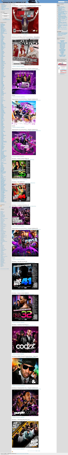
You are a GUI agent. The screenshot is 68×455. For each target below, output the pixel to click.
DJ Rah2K (2, 118)
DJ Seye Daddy (3, 131)
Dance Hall (62, 45)
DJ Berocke (2, 42)
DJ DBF (2, 57)
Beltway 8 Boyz (3, 25)
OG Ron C (2, 175)
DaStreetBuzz (2, 237)
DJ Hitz (2, 80)
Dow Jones (2, 152)
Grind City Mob (3, 157)
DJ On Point (2, 111)
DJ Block (2, 46)
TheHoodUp (2, 222)
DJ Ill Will (2, 83)
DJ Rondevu (2, 124)
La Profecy (2, 167)
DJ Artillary (2, 39)
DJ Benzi (2, 41)
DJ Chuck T (2, 53)
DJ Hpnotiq (2, 81)
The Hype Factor (3, 220)
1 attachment (25, 34)
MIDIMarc (2, 170)
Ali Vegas (2, 23)
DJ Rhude (2, 123)
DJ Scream (2, 128)
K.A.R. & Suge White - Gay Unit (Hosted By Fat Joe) (62, 12)
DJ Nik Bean (2, 108)
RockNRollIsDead (3, 216)
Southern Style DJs (3, 184)
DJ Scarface (2, 126)
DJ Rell (2, 122)
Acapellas (62, 40)
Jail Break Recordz (3, 163)
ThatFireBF (2, 238)
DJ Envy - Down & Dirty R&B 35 (20, 158)
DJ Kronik (2, 94)
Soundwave (2, 183)
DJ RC (1, 119)
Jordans (2, 244)
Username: (6, 13)
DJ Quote (2, 116)
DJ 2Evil (2, 35)
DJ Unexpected (3, 144)
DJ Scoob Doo (3, 127)
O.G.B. (1, 174)
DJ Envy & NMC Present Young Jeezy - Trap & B (25, 356)
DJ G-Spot (2, 75)
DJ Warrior (2, 145)
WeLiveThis (2, 246)
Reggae (62, 51)
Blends (62, 41)
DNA (1, 150)
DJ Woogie (2, 148)
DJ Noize (2, 109)
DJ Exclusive (3, 67)
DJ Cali (2, 50)
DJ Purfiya (2, 115)
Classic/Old (62, 44)
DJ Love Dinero (3, 100)
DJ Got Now (2, 74)
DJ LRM (2, 101)
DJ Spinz (2, 136)
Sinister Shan (3, 182)
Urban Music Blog (3, 233)
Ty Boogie (2, 199)
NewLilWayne (2, 261)
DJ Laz (2, 98)
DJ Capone (2, 51)
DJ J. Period (2, 85)
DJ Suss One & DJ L (4, 141)
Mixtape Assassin (3, 171)
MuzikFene (2, 263)
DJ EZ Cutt (2, 68)
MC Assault (2, 169)
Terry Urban (2, 191)
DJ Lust (2, 102)
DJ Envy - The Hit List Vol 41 (19, 261)
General (26, 262)
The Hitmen (2, 196)
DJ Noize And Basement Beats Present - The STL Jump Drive (62, 33)
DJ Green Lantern (3, 76)
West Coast (62, 56)
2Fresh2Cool (2, 247)
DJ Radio (2, 117)
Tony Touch (2, 198)
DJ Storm (2, 139)
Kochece (2, 166)
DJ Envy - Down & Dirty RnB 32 (20, 293)
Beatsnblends (3, 24)
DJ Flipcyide (2, 73)
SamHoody (2, 254)
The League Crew (3, 197)
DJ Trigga (2, 143)
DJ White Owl (3, 146)
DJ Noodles (2, 110)
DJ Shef (2, 132)
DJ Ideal (2, 82)
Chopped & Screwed (62, 42)
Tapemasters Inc (3, 189)
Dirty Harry (2, 32)
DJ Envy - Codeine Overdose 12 (20, 205)
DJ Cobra (2, 55)
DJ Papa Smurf (3, 112)
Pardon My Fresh (3, 226)
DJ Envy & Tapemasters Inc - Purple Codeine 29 (25, 387)
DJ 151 (2, 34)
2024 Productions (3, 257)
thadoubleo (2, 264)
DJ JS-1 (2, 88)
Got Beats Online (3, 215)
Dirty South (26, 6)
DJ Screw (2, 129)
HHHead (2, 243)
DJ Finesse (2, 72)
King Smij (2, 165)
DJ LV (1, 103)
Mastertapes (2, 168)
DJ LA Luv (2, 97)
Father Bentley (3, 155)
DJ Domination (3, 62)
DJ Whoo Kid (2, 147)
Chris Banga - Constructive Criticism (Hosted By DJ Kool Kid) (62, 23)
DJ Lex (2, 99)
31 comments (18, 385)
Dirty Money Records (4, 33)
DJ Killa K (2, 92)
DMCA (27, 453)
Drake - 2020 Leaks (61, 6)
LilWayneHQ (2, 259)
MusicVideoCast (3, 223)
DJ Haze (2, 79)
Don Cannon (2, 151)
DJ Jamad (2, 86)
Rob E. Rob (2, 178)
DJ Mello (2, 105)
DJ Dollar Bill (2, 61)
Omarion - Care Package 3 (62, 34)
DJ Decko (2, 59)
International (62, 50)
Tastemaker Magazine (3, 224)
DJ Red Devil (2, 120)
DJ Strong (2, 140)
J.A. (1, 161)
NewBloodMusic (3, 250)
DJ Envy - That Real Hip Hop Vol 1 (21, 419)
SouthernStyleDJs (3, 240)
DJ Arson (2, 38)
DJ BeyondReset (3, 43)
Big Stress (2, 27)
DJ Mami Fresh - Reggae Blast (62, 24)
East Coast (62, 47)
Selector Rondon (3, 180)
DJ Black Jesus (3, 45)
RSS (25, 453)
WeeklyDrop (2, 258)
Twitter (21, 453)
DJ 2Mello (2, 36)
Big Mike (2, 26)
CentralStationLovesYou (4, 235)
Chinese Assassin (3, 29)
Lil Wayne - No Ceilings (61, 18)
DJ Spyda (2, 137)
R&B (26, 159)
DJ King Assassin (3, 93)
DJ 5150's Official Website (4, 256)
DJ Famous (2, 70)
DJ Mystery (2, 106)
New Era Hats (2, 239)
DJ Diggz (2, 60)
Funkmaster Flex (3, 156)
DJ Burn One (2, 48)
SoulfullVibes (2, 252)
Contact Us (3, 9)
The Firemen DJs (3, 195)
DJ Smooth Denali (3, 135)
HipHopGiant (2, 230)
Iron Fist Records (3, 160)
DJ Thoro (2, 142)
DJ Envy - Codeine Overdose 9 (20, 324)
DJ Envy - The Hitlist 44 (18, 181)
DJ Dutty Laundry (3, 63)
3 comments (18, 66)
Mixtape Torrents (4, 5)
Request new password (6, 19)
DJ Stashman (3, 138)
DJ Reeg (2, 121)
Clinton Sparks (3, 30)
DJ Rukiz (2, 125)
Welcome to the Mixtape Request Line (61, 8)
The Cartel (2, 193)
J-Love (2, 164)
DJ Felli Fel (2, 71)
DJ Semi (2, 130)
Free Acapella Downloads (4, 241)
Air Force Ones (2, 232)
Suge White (2, 186)
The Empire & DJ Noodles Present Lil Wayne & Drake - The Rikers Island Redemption (62, 16)
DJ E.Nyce (2, 64)
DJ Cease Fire (3, 52)
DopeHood (2, 242)
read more (14, 34)
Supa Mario (2, 187)
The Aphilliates (3, 192)
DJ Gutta (2, 78)
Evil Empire (2, 153)
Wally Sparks (3, 200)
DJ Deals (2, 58)
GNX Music (2, 213)
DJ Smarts (2, 134)
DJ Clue (2, 54)
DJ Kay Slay (2, 89)
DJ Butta (2, 49)
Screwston (2, 179)
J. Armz (2, 162)
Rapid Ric (2, 177)
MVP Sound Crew (3, 172)
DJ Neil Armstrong (3, 107)
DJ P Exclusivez (3, 113)
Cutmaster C (2, 31)
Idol (1, 159)
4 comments (18, 202)
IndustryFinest (2, 236)
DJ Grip (2, 77)
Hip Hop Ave (2, 212)
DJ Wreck (2, 149)
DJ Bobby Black (3, 47)
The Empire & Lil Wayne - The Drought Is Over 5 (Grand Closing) (62, 14)
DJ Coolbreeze (3, 56)
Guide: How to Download (5, 8)
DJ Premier (2, 114)
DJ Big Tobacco (3, 44)
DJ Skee (2, 133)
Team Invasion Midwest (4, 190)
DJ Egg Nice (2, 65)
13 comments (18, 259)
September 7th (3, 181)
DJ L (1, 96)
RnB (62, 54)
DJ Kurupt (2, 95)
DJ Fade (2, 69)
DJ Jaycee (2, 84)
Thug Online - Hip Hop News (4, 218)
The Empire (2, 194)
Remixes (62, 52)
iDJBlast (2, 255)
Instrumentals (60, 35)
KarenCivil (2, 253)
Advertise (23, 453)
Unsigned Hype (62, 55)
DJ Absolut (2, 37)
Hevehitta (2, 158)
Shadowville (2, 221)
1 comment (17, 156)
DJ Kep (2, 90)
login (17, 34)
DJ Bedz (2, 40)
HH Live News (2, 219)
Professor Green (3, 176)
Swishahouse (3, 188)
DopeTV (2, 266)
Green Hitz (2, 227)
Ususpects (2, 229)
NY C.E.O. (2, 173)
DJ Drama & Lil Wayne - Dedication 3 (61, 9)
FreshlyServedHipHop (3, 249)
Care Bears (2, 28)
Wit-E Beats (2, 201)
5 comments (18, 127)
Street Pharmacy (3, 185)
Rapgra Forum (2, 260)
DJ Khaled (2, 91)
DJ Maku (2, 104)
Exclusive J (2, 154)
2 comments (18, 322)
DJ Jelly (2, 87)
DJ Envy (2, 66)
